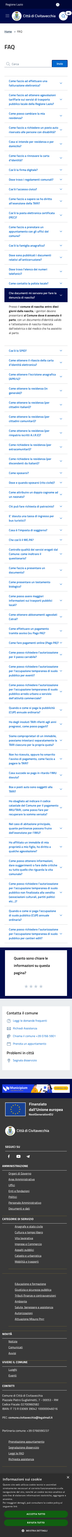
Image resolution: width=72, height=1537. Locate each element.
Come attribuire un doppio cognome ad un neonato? (33, 494)
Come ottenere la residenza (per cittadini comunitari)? (29, 418)
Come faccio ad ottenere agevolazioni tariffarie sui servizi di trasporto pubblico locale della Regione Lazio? (32, 99)
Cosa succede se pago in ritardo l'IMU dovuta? (32, 775)
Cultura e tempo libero (29, 1232)
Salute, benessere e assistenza (34, 1307)
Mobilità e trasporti (27, 1261)
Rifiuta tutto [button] (36, 1522)
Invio (60, 63)
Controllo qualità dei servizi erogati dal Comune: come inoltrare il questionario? (33, 553)
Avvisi (12, 1353)
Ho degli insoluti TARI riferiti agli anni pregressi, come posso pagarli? (32, 724)
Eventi (12, 1375)
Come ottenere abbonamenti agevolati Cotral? (33, 616)
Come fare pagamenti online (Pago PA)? (34, 643)
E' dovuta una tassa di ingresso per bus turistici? (31, 518)
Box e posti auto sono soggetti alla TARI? (30, 789)
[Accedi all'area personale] (57, 4)
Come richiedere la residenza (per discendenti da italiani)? (30, 461)
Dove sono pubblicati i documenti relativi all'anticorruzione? (30, 257)
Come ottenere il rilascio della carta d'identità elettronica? (31, 362)
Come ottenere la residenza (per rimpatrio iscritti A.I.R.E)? (29, 432)
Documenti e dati (19, 1208)
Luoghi (12, 1369)
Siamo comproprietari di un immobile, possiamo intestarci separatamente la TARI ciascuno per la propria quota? (33, 740)
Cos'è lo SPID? (18, 350)
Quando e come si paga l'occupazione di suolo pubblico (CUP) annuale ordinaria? (32, 915)
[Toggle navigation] (7, 16)
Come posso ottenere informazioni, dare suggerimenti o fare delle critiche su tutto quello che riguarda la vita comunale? (33, 867)
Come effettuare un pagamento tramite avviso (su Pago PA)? (29, 630)
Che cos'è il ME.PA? (21, 540)
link (15, 1506)
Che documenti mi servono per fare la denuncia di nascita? (32, 295)
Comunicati (15, 1347)
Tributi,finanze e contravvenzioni (35, 1295)
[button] (35, 1530)
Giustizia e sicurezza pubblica (33, 1289)
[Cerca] (64, 16)
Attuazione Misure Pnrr (29, 1319)
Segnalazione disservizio (23, 1447)
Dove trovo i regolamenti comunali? (31, 179)
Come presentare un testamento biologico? (29, 584)
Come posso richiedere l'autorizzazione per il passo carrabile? (33, 654)
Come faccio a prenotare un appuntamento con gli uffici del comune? (29, 231)
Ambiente (21, 1301)
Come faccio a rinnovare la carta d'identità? (29, 158)
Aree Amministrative (21, 1179)
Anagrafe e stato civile (29, 1226)
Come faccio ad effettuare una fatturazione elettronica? (28, 83)
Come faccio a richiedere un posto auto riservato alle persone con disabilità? (33, 129)
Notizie (12, 1341)
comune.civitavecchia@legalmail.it (30, 1417)
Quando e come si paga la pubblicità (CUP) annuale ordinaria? (32, 710)
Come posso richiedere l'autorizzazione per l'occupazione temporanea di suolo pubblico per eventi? (33, 670)
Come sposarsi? (19, 473)
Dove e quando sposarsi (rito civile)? (32, 482)
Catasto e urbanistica (28, 1255)
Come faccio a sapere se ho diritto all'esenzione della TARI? (30, 201)
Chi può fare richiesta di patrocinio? (31, 506)
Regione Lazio (14, 4)
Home (8, 31)
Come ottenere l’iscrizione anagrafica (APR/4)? (32, 376)
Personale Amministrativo (24, 1202)
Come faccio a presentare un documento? (27, 570)
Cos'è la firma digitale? (23, 170)
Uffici (11, 1185)
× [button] (67, 1477)
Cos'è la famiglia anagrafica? (27, 245)
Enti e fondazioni (19, 1191)
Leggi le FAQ (16, 1453)
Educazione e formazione (30, 1284)
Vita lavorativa (24, 1238)
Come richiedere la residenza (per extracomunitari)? (30, 447)
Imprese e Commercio (28, 1244)
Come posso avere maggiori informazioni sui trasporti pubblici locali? (30, 600)
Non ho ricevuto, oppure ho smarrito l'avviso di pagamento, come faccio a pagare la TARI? (32, 758)
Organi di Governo (19, 1173)
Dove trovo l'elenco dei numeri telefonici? (28, 271)
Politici (12, 1197)
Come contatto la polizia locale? (28, 283)
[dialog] (36, 1505)
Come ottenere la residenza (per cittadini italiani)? (29, 404)
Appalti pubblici (24, 1250)
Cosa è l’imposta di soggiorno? (28, 530)
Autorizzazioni (24, 1313)
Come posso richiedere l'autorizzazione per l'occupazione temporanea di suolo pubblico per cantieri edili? (33, 933)
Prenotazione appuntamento (26, 1441)
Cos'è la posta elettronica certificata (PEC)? (32, 215)
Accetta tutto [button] (36, 1514)
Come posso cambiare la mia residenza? (27, 115)
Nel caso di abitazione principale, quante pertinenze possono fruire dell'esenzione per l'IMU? (30, 828)
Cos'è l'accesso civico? (23, 189)
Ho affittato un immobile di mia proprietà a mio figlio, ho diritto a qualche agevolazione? (30, 846)
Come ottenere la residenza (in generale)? (28, 390)
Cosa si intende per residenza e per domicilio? (31, 143)
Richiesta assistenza (21, 1459)
